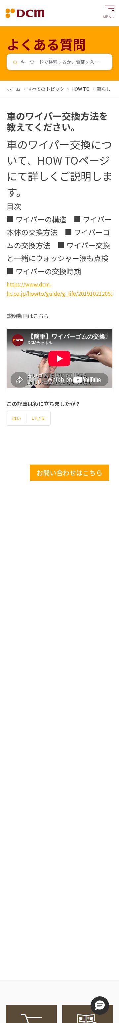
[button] (100, 1005)
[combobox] (59, 62)
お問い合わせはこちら (69, 472)
